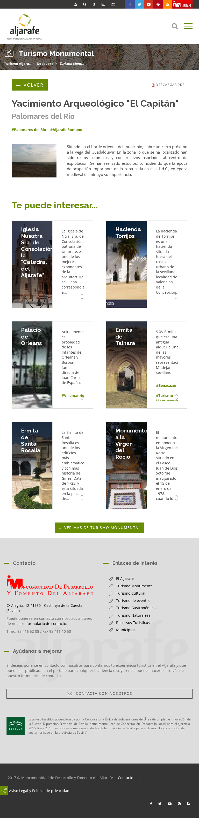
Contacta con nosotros (102, 693)
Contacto (125, 777)
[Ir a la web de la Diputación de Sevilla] (15, 726)
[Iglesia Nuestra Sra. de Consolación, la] (32, 264)
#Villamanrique (75, 395)
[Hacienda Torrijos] (126, 264)
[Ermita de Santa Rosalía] (32, 465)
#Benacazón (166, 385)
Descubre (45, 64)
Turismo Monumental (73, 64)
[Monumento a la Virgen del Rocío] (126, 465)
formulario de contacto (46, 623)
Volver (34, 85)
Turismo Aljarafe (17, 64)
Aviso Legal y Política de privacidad (39, 790)
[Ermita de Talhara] (126, 364)
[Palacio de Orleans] (32, 364)
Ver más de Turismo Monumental (102, 527)
